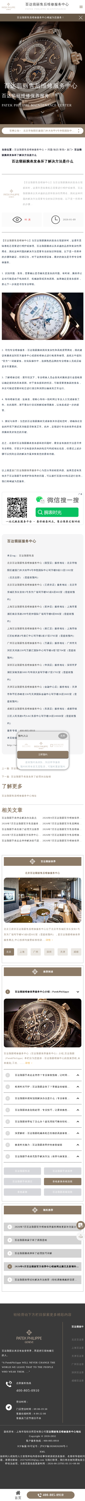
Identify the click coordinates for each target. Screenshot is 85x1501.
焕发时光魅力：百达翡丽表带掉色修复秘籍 (38, 1145)
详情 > (49, 940)
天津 (62, 952)
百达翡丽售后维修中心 (16, 240)
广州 (35, 952)
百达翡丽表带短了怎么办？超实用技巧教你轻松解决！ (45, 1121)
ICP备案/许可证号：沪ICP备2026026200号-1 (42, 1446)
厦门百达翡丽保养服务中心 (27, 470)
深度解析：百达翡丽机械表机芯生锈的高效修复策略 (43, 1133)
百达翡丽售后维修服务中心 (47, 4)
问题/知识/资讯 (56, 149)
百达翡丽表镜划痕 (63, 1192)
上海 (22, 952)
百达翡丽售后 (26, 555)
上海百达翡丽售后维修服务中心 (24, 606)
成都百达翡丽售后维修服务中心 (24, 708)
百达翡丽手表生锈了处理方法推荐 (20, 829)
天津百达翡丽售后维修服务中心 (24, 687)
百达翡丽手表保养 (63, 1171)
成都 (76, 952)
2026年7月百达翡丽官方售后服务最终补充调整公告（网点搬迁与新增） (41, 823)
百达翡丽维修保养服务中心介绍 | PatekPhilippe (42, 991)
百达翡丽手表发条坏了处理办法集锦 (31, 776)
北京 (8, 952)
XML (42, 1451)
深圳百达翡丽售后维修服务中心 (24, 665)
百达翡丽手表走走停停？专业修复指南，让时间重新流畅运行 (48, 1075)
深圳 (49, 952)
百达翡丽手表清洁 (22, 1181)
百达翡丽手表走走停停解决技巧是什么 (23, 840)
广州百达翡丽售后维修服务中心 (24, 643)
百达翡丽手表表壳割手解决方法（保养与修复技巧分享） (46, 1156)
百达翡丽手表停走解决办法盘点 (19, 818)
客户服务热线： (42, 1440)
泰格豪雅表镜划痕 (63, 1181)
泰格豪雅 (22, 1192)
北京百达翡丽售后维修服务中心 (24, 563)
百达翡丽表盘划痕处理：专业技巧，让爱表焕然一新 (43, 1110)
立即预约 (42, 754)
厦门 (69, 149)
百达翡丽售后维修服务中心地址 (19, 795)
